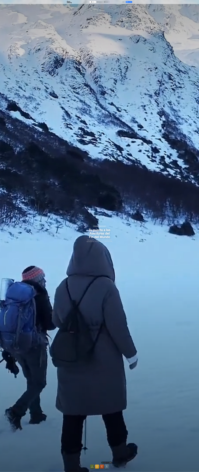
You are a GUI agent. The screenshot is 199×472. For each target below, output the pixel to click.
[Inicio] (69, 2)
